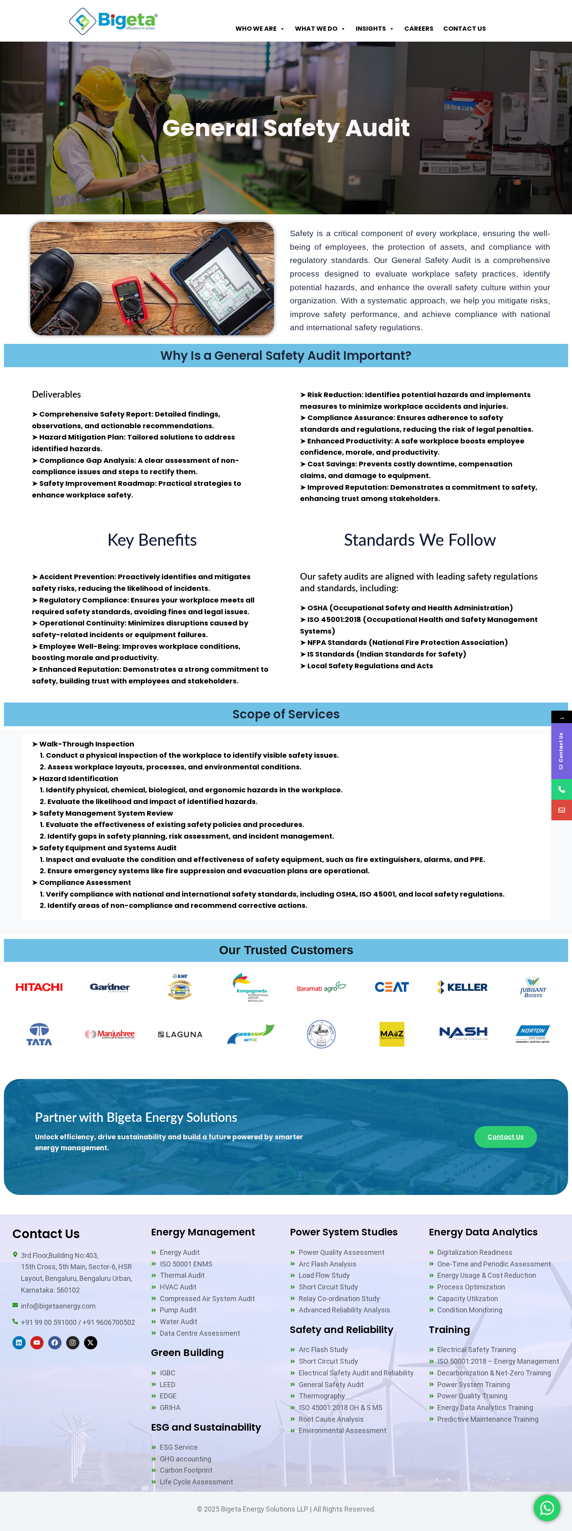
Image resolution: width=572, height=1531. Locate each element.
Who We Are (256, 28)
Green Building (187, 1352)
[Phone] (561, 789)
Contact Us (464, 28)
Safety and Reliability (341, 1330)
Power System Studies (344, 1232)
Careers (418, 28)
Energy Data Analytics (483, 1232)
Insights (371, 28)
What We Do (316, 28)
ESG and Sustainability (206, 1427)
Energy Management (203, 1232)
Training (449, 1330)
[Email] (561, 810)
